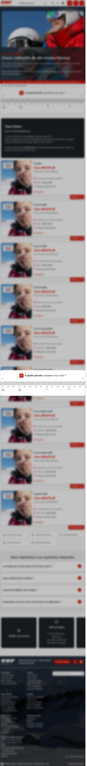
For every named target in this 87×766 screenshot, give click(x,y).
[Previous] (2, 378)
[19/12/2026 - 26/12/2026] (11, 383)
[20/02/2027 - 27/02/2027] (60, 383)
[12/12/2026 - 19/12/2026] (5, 383)
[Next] (82, 378)
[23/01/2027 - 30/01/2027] (38, 383)
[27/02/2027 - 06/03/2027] (66, 383)
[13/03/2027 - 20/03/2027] (77, 383)
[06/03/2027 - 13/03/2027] (71, 383)
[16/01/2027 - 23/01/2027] (33, 383)
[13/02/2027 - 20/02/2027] (55, 383)
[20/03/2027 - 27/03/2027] (82, 383)
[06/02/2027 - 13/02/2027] (49, 383)
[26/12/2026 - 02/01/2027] (16, 383)
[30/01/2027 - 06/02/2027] (44, 383)
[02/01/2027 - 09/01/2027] (22, 383)
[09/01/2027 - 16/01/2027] (27, 383)
